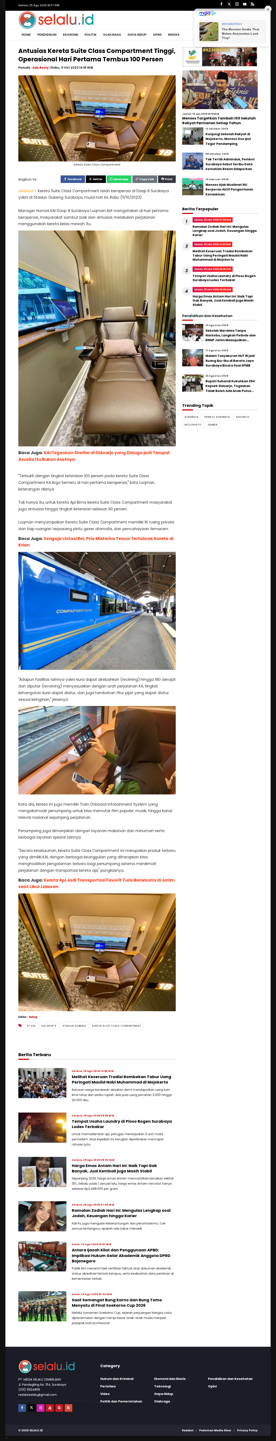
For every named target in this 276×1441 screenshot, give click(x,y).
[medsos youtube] (50, 1408)
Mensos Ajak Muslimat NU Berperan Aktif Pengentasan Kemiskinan (229, 190)
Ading (33, 1017)
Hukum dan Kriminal (116, 1379)
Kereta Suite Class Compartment (116, 1026)
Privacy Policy (247, 1430)
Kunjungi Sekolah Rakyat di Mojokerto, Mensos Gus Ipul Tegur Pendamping (228, 139)
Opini (157, 35)
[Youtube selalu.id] (244, 4)
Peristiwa (108, 1386)
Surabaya (191, 417)
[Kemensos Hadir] (220, 56)
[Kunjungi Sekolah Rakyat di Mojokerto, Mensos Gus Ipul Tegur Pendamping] (192, 135)
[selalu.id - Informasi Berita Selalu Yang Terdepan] (56, 19)
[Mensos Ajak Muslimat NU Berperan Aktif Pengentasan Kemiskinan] (192, 186)
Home (26, 35)
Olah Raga (112, 35)
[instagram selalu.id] (237, 4)
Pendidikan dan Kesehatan (230, 1379)
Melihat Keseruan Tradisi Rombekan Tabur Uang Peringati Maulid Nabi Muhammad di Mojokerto (121, 1079)
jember (212, 425)
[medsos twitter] (31, 1408)
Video (105, 1394)
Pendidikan (46, 35)
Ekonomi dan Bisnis (170, 1379)
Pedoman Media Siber (215, 1430)
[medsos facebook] (22, 1408)
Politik (91, 35)
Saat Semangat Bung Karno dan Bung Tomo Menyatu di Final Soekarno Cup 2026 (117, 1302)
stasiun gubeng (74, 1026)
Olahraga (162, 1401)
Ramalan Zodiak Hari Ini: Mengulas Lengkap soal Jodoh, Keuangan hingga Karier (121, 1213)
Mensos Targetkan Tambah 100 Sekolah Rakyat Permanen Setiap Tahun (219, 120)
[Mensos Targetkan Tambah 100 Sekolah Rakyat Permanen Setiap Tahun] (220, 89)
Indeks (173, 35)
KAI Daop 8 (49, 1026)
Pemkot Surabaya (217, 417)
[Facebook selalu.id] (221, 4)
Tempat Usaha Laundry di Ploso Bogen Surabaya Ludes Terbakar (224, 278)
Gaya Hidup (136, 35)
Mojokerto (193, 425)
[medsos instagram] (40, 1408)
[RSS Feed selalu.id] (252, 4)
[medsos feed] (68, 1408)
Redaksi (187, 1430)
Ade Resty (40, 67)
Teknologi (162, 1386)
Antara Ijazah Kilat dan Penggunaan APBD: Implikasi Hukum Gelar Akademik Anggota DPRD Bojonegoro (121, 1255)
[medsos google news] (59, 1408)
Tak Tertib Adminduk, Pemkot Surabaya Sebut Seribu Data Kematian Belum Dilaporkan (230, 164)
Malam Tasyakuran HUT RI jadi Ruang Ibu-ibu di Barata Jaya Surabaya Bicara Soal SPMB (230, 361)
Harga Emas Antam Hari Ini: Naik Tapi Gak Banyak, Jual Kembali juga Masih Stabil (114, 1168)
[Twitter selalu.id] (229, 4)
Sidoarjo (242, 417)
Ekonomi (70, 35)
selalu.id (36, 1430)
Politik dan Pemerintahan (121, 1401)
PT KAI (31, 1026)
